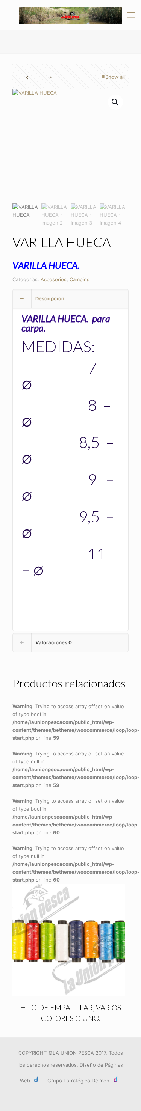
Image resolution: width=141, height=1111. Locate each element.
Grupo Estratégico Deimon (78, 1081)
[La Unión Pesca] (70, 15)
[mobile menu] (130, 15)
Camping (80, 279)
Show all (115, 77)
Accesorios (54, 279)
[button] (115, 102)
